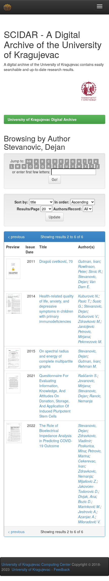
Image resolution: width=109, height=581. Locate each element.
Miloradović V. (89, 521)
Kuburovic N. (88, 295)
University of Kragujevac (31, 569)
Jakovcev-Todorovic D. (88, 489)
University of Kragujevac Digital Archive (42, 119)
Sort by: (21, 201)
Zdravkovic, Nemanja (87, 473)
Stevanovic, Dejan (87, 279)
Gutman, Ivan (89, 261)
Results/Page (28, 208)
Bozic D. (84, 501)
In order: (62, 201)
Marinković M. (89, 506)
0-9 (29, 161)
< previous (16, 236)
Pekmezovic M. (90, 341)
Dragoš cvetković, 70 (56, 261)
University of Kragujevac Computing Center (36, 564)
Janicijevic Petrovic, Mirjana (86, 331)
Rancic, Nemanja (89, 398)
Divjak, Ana (87, 496)
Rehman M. (87, 366)
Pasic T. (84, 301)
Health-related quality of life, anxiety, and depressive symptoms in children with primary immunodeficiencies (56, 308)
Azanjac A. (86, 516)
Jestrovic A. (87, 511)
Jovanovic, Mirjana (86, 383)
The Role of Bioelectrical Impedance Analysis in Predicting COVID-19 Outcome (55, 435)
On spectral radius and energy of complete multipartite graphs (56, 358)
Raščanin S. (87, 375)
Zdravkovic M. (89, 321)
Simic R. (95, 271)
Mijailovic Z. (87, 481)
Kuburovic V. (88, 316)
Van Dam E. (87, 284)
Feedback (62, 569)
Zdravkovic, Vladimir (87, 438)
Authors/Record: (67, 208)
